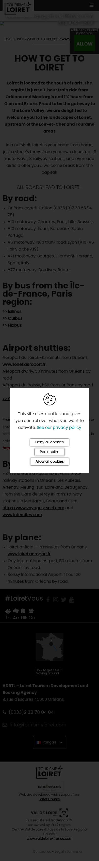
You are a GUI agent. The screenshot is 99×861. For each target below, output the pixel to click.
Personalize (49, 452)
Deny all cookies (49, 442)
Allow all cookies (50, 461)
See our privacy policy (59, 428)
